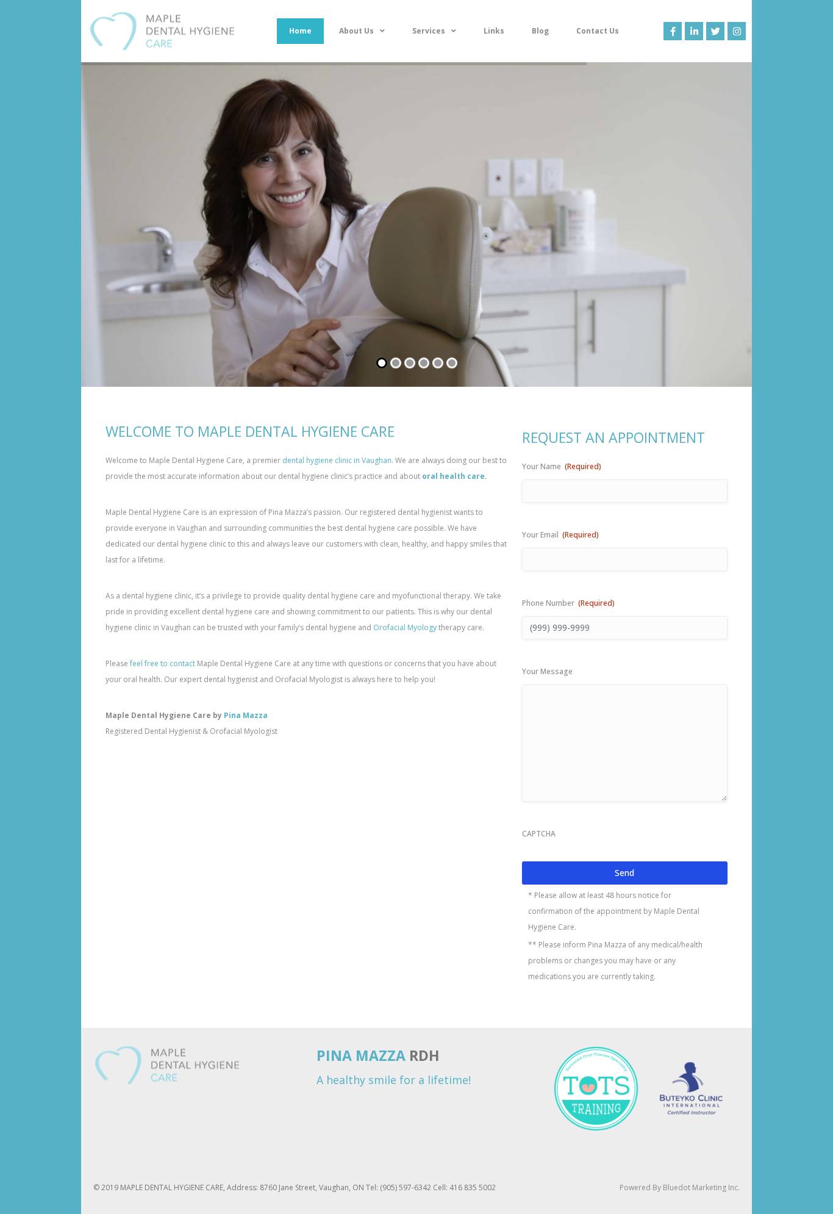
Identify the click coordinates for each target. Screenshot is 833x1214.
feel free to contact (162, 663)
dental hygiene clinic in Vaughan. (337, 460)
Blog (540, 31)
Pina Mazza (246, 715)
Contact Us (597, 31)
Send (624, 872)
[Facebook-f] (672, 31)
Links (494, 31)
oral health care (453, 476)
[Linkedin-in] (694, 31)
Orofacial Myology (405, 627)
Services (428, 31)
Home (300, 31)
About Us (356, 31)
